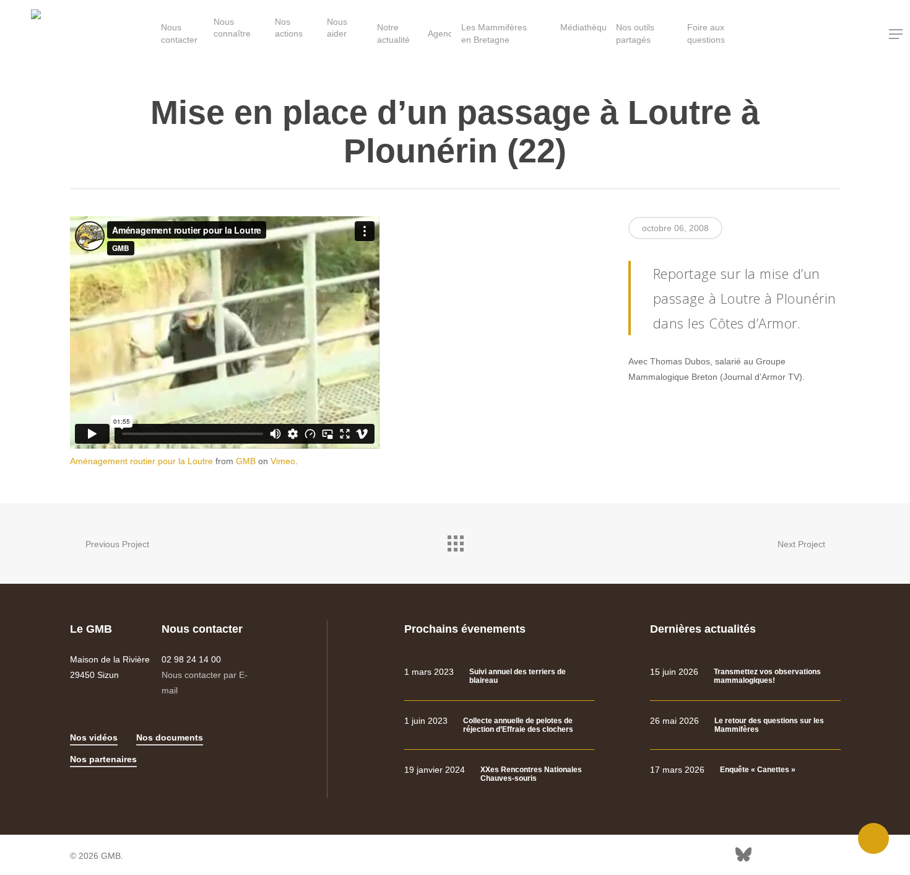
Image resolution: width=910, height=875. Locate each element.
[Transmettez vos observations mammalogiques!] (745, 676)
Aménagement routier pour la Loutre (141, 461)
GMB (246, 461)
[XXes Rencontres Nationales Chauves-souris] (499, 774)
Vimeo (283, 461)
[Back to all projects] (455, 540)
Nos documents (169, 737)
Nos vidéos (94, 737)
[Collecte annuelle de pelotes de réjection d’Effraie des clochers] (499, 725)
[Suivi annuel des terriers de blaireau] (499, 676)
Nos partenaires (103, 759)
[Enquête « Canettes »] (745, 770)
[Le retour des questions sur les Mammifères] (745, 725)
